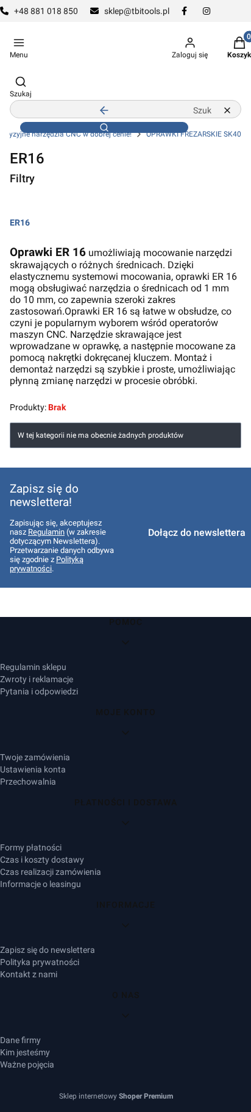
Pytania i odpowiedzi (39, 691)
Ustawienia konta (33, 769)
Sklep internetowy (116, 1096)
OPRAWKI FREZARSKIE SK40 (193, 134)
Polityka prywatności (39, 962)
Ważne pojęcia (27, 1064)
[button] (104, 128)
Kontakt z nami (28, 974)
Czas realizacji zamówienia (50, 872)
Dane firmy (20, 1040)
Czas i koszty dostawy (42, 859)
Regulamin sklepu (33, 667)
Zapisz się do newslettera (47, 950)
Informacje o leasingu (40, 884)
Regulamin (46, 531)
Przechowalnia (28, 781)
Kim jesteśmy (25, 1052)
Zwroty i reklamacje (36, 679)
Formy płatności (31, 847)
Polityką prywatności (46, 564)
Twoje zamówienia (35, 757)
